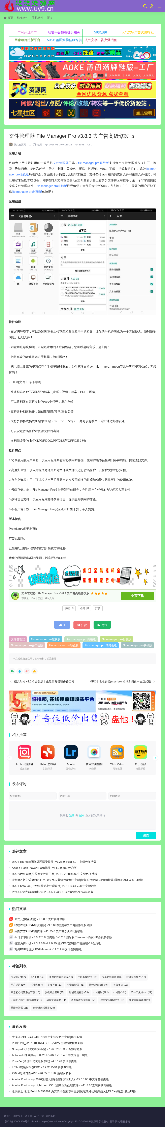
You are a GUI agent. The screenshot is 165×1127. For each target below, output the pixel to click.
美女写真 (54, 984)
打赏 (97, 608)
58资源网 (100, 32)
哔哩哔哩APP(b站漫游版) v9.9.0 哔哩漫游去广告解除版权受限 (53, 925)
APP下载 (39, 1116)
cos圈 (119, 992)
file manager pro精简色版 (101, 645)
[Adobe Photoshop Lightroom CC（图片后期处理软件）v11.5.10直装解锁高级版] (71, 752)
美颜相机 (120, 984)
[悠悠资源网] (30, 6)
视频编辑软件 (98, 984)
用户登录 (18, 1116)
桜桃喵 (36, 984)
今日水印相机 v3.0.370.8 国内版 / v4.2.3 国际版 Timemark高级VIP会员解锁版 (63, 937)
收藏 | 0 (69, 608)
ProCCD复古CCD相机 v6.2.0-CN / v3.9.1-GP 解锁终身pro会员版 (52, 892)
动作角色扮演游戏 (83, 1000)
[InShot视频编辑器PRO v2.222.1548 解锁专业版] (24, 752)
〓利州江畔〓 (27, 32)
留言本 (28, 1116)
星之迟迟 (18, 984)
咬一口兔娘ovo (141, 992)
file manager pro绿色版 (63, 645)
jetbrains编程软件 (112, 1000)
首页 (10, 17)
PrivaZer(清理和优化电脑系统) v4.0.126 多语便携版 (44, 1061)
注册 (72, 815)
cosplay (18, 977)
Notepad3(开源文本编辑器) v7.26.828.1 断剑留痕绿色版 (47, 1049)
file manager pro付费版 (116, 639)
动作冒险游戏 (56, 1000)
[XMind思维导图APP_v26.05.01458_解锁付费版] (48, 752)
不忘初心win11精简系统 (26, 1000)
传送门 (7, 1116)
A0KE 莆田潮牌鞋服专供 (64, 40)
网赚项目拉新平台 (27, 40)
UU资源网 (93, 1121)
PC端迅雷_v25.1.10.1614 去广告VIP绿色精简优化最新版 (47, 1043)
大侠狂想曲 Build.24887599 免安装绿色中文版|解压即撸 (47, 1037)
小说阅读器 (75, 984)
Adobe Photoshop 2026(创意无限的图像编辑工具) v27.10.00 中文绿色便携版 (60, 1079)
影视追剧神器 (79, 992)
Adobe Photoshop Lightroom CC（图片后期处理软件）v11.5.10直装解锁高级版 (62, 1085)
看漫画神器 (19, 1007)
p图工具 (37, 977)
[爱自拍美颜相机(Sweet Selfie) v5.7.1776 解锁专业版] (94, 752)
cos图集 (101, 992)
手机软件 (37, 17)
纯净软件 (22, 17)
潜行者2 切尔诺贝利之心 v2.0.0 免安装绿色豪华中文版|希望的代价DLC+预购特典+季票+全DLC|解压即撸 (77, 879)
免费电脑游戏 (139, 1000)
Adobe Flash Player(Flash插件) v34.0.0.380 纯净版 (44, 867)
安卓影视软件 (112, 977)
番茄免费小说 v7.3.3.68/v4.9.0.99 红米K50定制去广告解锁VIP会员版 (57, 943)
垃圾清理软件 (136, 977)
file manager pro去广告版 (27, 645)
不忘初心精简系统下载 (25, 992)
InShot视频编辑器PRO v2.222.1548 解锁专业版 (42, 1067)
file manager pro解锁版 (27, 191)
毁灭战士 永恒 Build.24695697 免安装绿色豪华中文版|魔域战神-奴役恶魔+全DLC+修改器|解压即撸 (74, 1091)
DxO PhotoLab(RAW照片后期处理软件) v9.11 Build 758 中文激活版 (54, 885)
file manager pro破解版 (52, 186)
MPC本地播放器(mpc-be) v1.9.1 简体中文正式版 (120, 681)
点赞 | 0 (84, 608)
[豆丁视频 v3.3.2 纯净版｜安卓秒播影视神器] (140, 752)
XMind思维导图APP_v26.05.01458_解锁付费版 (41, 1073)
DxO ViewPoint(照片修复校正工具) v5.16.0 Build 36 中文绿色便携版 (54, 873)
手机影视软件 (87, 977)
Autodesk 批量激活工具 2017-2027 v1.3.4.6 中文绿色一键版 (50, 1055)
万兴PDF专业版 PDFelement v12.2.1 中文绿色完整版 (48, 949)
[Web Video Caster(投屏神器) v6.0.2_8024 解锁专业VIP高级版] (117, 752)
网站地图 (119, 1121)
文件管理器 (61, 163)
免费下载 (137, 595)
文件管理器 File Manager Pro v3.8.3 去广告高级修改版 (55, 593)
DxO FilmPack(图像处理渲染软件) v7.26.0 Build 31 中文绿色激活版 (54, 861)
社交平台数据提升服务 (64, 32)
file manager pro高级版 (93, 163)
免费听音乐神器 (44, 1007)
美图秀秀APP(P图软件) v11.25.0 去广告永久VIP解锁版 (48, 931)
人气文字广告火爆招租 (138, 32)
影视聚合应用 (54, 992)
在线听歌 (51, 1116)
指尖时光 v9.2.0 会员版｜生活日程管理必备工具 (44, 681)
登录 (82, 815)
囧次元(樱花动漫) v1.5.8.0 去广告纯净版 (39, 919)
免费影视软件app (61, 977)
